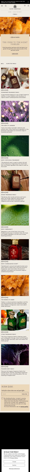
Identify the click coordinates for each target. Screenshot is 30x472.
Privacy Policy (15, 442)
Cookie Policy (15, 444)
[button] (28, 6)
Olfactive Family (17, 11)
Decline (14, 465)
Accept (14, 461)
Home (9, 11)
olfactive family (11, 63)
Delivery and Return (15, 449)
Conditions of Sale (15, 437)
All (3, 63)
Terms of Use (15, 440)
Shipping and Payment (15, 446)
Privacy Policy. (14, 458)
